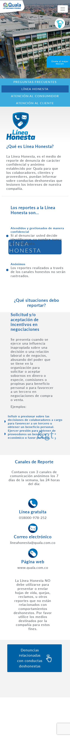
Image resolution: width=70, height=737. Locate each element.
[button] (29, 433)
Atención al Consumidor (35, 96)
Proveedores (16, 713)
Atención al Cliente (35, 103)
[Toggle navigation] (62, 9)
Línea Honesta (34, 89)
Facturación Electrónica (23, 719)
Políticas (13, 725)
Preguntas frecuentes (35, 82)
